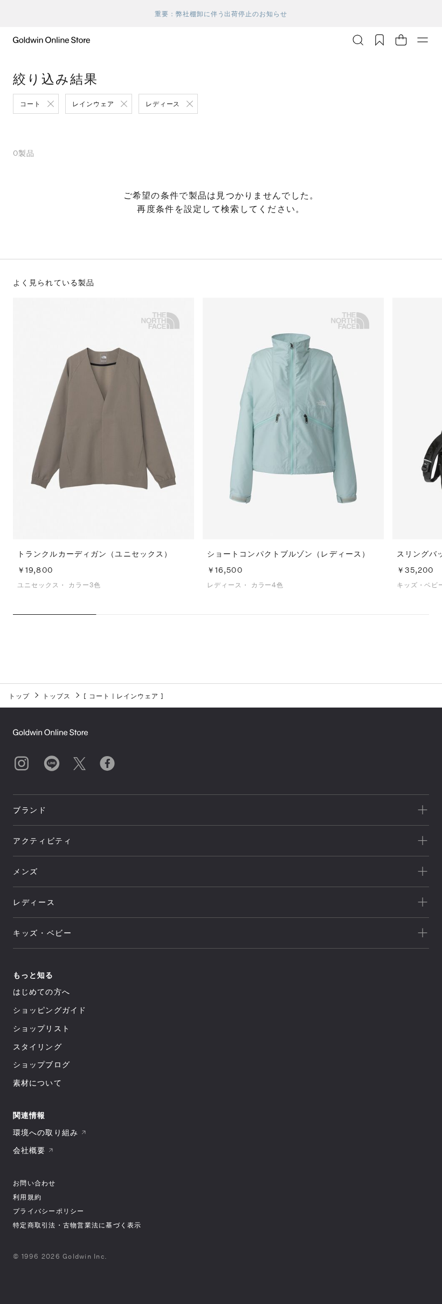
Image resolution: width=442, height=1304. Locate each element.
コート (30, 103)
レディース (163, 103)
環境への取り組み (45, 1132)
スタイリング (37, 1046)
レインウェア (93, 103)
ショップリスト (41, 1028)
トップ (19, 695)
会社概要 (29, 1150)
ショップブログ (41, 1064)
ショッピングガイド (49, 1010)
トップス (57, 695)
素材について (37, 1082)
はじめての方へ (41, 991)
